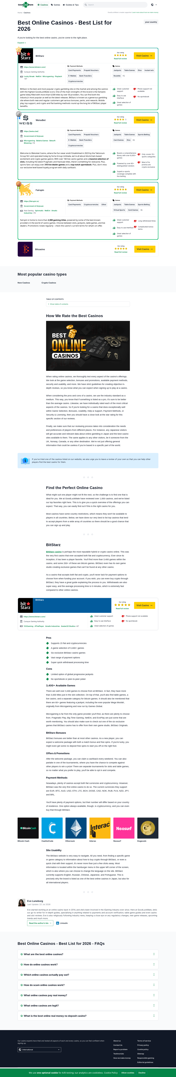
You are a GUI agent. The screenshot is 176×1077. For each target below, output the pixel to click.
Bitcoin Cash (23, 841)
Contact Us (117, 1045)
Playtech (58, 76)
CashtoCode (47, 841)
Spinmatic (39, 211)
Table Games (129, 70)
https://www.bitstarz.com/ (35, 67)
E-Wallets (72, 76)
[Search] (85, 4)
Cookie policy (142, 1049)
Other (104, 204)
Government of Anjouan (34, 136)
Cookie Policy (111, 1072)
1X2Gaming (29, 626)
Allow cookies (127, 1073)
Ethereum (70, 841)
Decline (142, 1073)
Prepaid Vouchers (91, 70)
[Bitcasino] (25, 249)
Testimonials (118, 1054)
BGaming (28, 143)
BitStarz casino (54, 552)
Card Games (119, 140)
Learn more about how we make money (145, 12)
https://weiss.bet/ (31, 131)
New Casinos (24, 283)
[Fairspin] (25, 190)
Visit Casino (145, 56)
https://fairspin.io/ (31, 201)
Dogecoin (141, 841)
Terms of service (144, 1041)
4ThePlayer (39, 626)
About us (117, 1041)
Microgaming (48, 76)
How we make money (122, 1058)
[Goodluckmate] (25, 5)
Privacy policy (143, 1045)
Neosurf (117, 841)
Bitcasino (40, 249)
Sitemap (140, 1054)
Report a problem (120, 1049)
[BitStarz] (25, 55)
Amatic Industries (52, 626)
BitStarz (40, 56)
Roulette (117, 76)
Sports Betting (144, 134)
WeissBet (41, 120)
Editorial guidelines (145, 1062)
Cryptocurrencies (75, 81)
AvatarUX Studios (68, 626)
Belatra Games (42, 141)
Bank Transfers (85, 76)
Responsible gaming (145, 1058)
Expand (22, 43)
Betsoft (52, 141)
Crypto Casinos (49, 283)
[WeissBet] (25, 120)
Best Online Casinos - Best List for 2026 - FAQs (61, 943)
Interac (92, 841)
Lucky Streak (29, 76)
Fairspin (40, 190)
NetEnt (39, 76)
